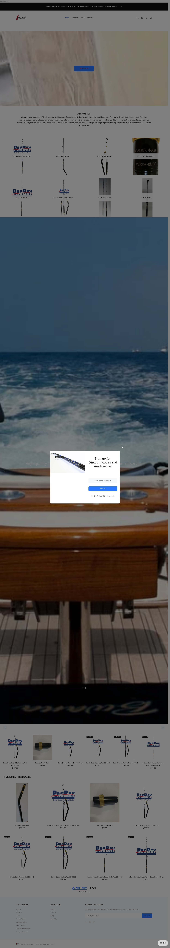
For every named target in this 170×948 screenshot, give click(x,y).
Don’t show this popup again (104, 496)
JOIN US (103, 488)
